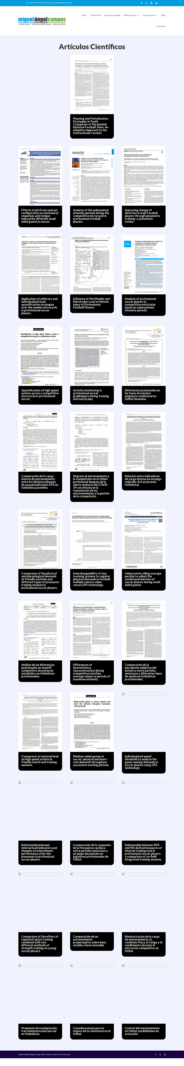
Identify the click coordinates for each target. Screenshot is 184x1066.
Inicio (84, 15)
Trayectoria (95, 15)
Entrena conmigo (112, 15)
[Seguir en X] (146, 3)
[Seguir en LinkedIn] (156, 3)
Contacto (161, 26)
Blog (163, 15)
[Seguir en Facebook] (141, 3)
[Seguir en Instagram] (151, 3)
